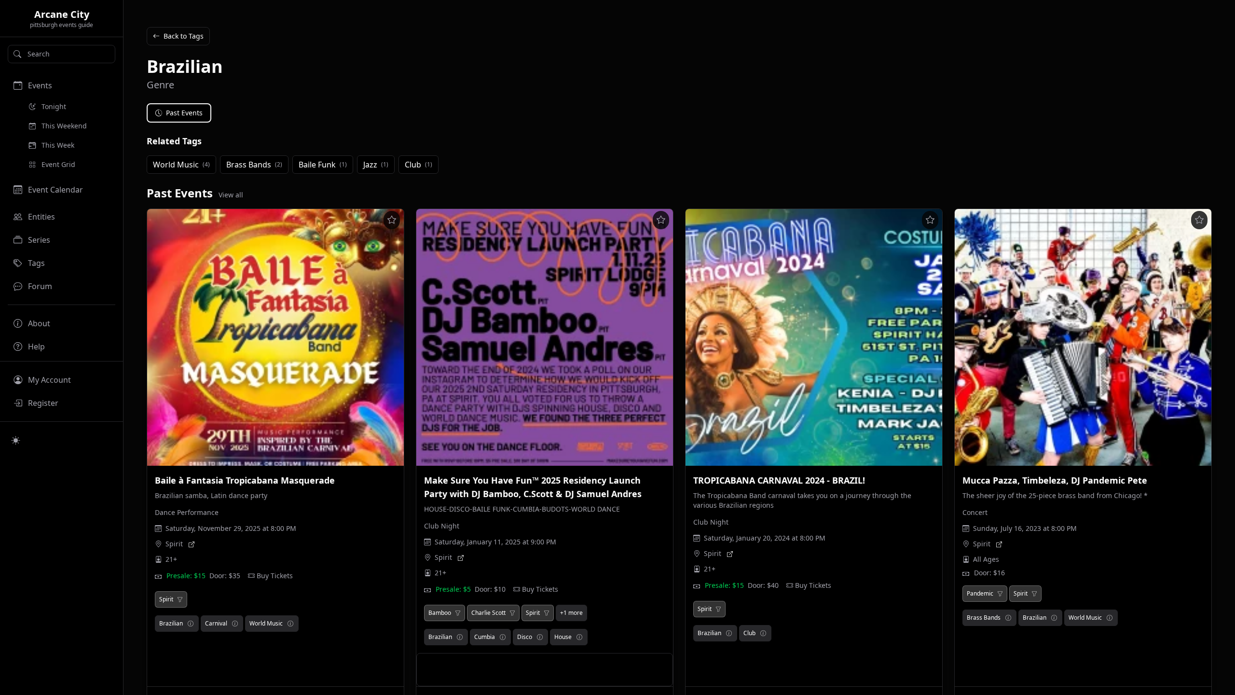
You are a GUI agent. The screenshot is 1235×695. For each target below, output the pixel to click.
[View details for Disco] (540, 637)
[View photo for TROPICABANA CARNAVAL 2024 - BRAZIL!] (814, 337)
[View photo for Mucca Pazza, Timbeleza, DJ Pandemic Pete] (1083, 337)
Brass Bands (984, 617)
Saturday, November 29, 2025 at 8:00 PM (230, 528)
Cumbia (484, 637)
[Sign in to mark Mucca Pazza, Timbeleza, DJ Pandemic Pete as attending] (1199, 220)
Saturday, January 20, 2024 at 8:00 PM (764, 537)
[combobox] (61, 54)
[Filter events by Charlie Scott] (512, 613)
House (563, 637)
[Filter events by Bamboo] (458, 613)
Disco (524, 637)
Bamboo (439, 613)
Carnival (216, 623)
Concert (975, 512)
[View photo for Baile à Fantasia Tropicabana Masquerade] (275, 337)
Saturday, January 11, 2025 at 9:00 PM (495, 541)
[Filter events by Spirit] (180, 599)
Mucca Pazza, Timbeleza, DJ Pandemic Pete (1054, 480)
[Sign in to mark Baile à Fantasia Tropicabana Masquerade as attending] (392, 220)
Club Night (441, 525)
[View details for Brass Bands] (1008, 618)
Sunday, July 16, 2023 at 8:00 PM (1025, 528)
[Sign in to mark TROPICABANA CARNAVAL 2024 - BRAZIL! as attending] (930, 220)
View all (231, 194)
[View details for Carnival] (235, 623)
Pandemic (980, 594)
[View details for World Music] (290, 623)
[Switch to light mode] (16, 440)
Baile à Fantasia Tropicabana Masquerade (245, 480)
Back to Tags (184, 36)
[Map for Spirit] (191, 544)
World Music (266, 623)
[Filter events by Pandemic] (1000, 593)
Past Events (184, 112)
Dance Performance (187, 512)
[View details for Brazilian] (190, 623)
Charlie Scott (488, 613)
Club (749, 633)
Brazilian (171, 623)
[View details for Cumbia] (502, 637)
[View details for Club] (763, 633)
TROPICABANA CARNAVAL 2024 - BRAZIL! (779, 480)
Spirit (174, 543)
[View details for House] (579, 637)
